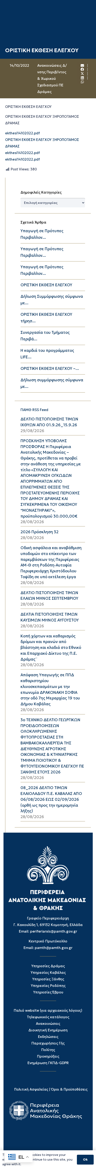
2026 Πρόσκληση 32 (39, 531)
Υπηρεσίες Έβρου (48, 992)
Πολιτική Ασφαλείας (31, 1089)
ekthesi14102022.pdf (22, 133)
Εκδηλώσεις (48, 1036)
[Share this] (82, 69)
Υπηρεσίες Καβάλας (48, 972)
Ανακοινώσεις (48, 1023)
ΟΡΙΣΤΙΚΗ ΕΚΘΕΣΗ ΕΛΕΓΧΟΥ (46, 285)
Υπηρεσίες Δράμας (48, 966)
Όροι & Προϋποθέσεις (69, 1089)
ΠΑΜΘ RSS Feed (34, 410)
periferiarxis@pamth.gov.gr (53, 931)
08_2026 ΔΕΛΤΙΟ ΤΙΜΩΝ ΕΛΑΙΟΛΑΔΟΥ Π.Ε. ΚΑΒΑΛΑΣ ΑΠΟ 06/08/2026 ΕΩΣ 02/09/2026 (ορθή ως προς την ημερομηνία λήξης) (51, 799)
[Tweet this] (82, 74)
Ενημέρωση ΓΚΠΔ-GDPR (48, 1063)
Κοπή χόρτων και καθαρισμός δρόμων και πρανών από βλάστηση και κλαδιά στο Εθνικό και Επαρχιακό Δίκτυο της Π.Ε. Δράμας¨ (51, 648)
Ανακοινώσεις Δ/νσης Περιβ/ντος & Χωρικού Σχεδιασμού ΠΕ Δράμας (52, 78)
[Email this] (82, 65)
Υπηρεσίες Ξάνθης (48, 979)
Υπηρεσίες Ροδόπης (48, 985)
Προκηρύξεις (48, 1056)
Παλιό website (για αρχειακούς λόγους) (48, 1010)
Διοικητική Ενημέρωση (48, 1030)
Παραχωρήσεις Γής (48, 1043)
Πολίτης (48, 1050)
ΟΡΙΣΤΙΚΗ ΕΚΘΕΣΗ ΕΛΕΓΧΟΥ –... (50, 368)
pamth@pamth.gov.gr (53, 947)
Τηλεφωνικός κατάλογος (48, 1017)
